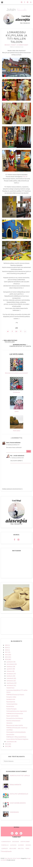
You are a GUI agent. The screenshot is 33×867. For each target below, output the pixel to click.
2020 (6, 645)
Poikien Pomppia (11, 709)
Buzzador (15, 841)
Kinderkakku (14, 812)
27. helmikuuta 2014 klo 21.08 (16, 457)
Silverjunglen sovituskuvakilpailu (16, 732)
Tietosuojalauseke (6, 851)
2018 (6, 650)
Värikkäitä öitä (10, 699)
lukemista (4, 848)
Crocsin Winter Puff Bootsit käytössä (17, 739)
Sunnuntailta (10, 734)
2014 (6, 659)
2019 (6, 647)
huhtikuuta (10, 680)
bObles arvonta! (15, 784)
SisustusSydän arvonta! (18, 803)
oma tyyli (21, 848)
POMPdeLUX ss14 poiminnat (14, 713)
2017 (6, 652)
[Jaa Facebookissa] (12, 331)
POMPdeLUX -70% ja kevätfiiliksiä (16, 737)
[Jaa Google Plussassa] (16, 331)
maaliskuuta (10, 683)
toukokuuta (10, 678)
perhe (27, 848)
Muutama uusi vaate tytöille (14, 725)
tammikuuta (10, 741)
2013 (6, 744)
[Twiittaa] (8, 331)
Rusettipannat (10, 701)
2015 (6, 657)
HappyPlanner (25, 841)
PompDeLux (4, 845)
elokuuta (9, 671)
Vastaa (28, 451)
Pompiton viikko (11, 697)
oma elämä (12, 848)
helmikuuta (10, 685)
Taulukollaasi (10, 688)
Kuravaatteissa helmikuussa (14, 718)
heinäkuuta (10, 673)
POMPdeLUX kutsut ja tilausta (15, 694)
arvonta (28, 845)
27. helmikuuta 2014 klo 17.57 (12, 444)
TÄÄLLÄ (25, 176)
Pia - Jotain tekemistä (17, 455)
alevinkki (21, 845)
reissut (7, 45)
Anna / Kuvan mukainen (13, 442)
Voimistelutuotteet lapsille (20, 775)
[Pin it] (21, 331)
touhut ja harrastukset (19, 45)
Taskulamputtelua (11, 704)
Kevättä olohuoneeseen (13, 720)
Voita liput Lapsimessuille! (19, 794)
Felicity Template (17, 858)
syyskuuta (10, 669)
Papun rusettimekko (12, 716)
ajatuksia (13, 845)
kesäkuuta (10, 676)
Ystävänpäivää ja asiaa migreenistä (16, 711)
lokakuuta (10, 666)
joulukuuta (10, 662)
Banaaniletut (10, 706)
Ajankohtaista (6, 841)
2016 (6, 654)
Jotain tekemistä (8, 858)
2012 (6, 746)
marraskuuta (10, 664)
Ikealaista (9, 723)
